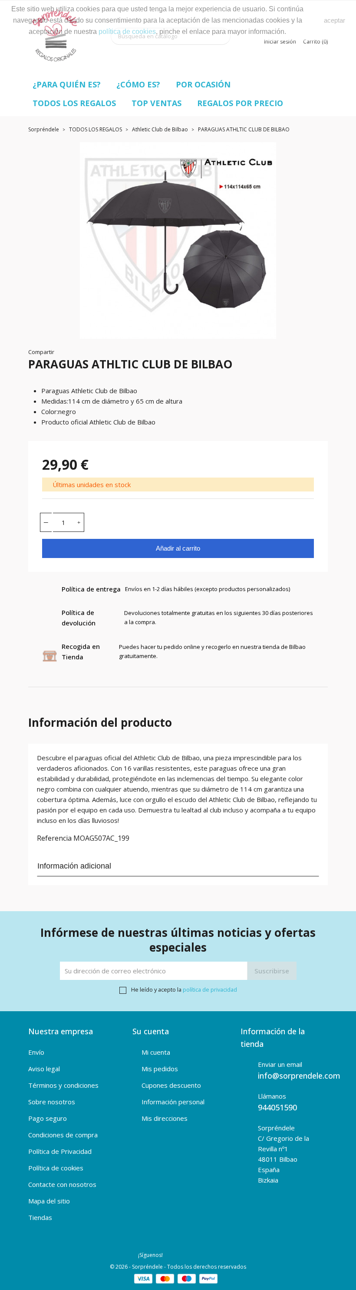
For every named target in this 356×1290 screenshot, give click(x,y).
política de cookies (127, 31)
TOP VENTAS (156, 103)
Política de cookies (55, 1167)
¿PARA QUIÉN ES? (67, 84)
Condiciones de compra (63, 1134)
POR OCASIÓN (203, 84)
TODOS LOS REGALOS (74, 103)
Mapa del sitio (49, 1200)
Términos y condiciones (63, 1085)
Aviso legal (44, 1068)
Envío (36, 1052)
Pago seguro (47, 1118)
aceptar (334, 20)
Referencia (54, 838)
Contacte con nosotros (62, 1184)
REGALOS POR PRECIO (240, 103)
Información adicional (74, 866)
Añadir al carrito (178, 548)
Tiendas (40, 1217)
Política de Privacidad (60, 1151)
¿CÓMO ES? (138, 84)
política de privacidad (210, 989)
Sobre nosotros (51, 1101)
